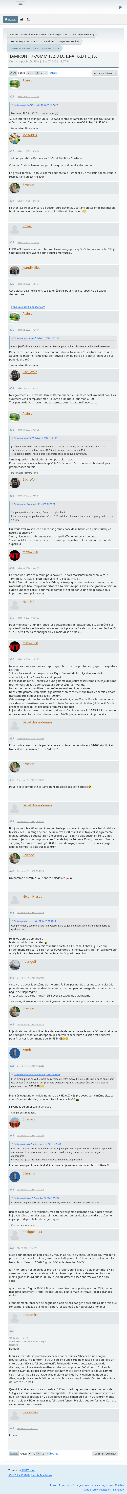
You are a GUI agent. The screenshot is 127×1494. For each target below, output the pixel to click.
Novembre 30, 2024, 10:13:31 (30, 738)
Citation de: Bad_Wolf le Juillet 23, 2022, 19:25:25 (35, 438)
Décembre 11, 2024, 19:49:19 (30, 871)
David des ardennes (37, 722)
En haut (14, 1454)
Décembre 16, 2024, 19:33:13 (30, 1024)
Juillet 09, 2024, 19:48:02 (28, 568)
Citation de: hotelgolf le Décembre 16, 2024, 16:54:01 (37, 1144)
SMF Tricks (28, 1470)
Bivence (28, 184)
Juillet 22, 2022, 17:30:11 (28, 330)
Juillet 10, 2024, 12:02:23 (28, 659)
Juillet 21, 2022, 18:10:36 (28, 201)
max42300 (30, 552)
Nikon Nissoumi (34, 896)
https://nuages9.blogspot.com (28, 306)
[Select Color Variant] (120, 7)
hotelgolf (29, 961)
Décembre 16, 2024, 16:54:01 (30, 978)
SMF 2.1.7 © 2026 (19, 1475)
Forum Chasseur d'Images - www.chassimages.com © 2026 (87, 1485)
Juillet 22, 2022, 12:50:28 (28, 242)
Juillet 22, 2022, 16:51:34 (28, 284)
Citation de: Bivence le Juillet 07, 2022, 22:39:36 (35, 921)
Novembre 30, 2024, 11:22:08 (30, 780)
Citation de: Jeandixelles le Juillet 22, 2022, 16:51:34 (36, 338)
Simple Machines (41, 1475)
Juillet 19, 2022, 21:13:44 (28, 96)
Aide (86, 1489)
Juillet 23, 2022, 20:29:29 (28, 430)
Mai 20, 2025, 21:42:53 (27, 1248)
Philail (27, 226)
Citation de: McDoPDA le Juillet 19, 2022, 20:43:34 (36, 105)
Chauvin (28, 1119)
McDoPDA (29, 135)
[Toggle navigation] (20, 4)
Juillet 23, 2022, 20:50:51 (28, 495)
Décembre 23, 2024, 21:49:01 (30, 1135)
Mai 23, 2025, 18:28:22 (27, 1428)
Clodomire (30, 1314)
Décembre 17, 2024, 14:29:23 (30, 1066)
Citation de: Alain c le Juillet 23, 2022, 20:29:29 (34, 504)
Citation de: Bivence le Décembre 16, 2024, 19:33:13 (37, 1074)
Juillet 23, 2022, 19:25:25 (28, 388)
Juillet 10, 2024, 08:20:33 (28, 618)
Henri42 (28, 601)
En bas (13, 73)
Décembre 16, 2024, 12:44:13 (30, 912)
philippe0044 (32, 1231)
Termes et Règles (101, 1489)
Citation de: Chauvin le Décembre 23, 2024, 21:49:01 (37, 1198)
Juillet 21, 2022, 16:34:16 (28, 151)
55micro (28, 1049)
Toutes (52, 73)
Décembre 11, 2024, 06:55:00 (30, 821)
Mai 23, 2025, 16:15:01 (19, 1338)
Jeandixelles (31, 267)
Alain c (27, 80)
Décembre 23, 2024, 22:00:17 (30, 1189)
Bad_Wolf (29, 372)
